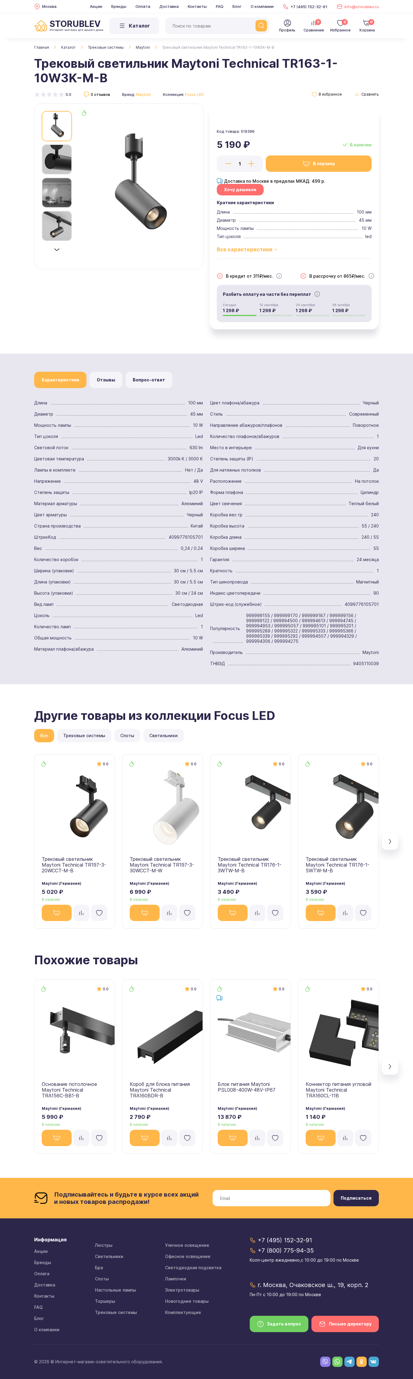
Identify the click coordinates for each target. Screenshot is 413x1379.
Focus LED (194, 94)
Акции (96, 6)
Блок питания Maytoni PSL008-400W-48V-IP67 (246, 1087)
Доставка (169, 6)
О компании (262, 6)
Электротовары (182, 1289)
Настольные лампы (115, 1289)
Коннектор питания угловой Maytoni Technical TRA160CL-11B (338, 1090)
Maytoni (143, 47)
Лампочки (175, 1278)
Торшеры (105, 1301)
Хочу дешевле (240, 189)
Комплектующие (183, 1312)
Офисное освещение (187, 1256)
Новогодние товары (187, 1301)
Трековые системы (106, 47)
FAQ (219, 6)
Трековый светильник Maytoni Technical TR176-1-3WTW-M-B (249, 865)
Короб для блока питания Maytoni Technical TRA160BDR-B (160, 1090)
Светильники (109, 1256)
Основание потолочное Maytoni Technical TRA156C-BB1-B (69, 1090)
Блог (237, 6)
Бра (99, 1267)
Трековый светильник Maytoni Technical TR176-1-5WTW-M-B (337, 865)
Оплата (142, 6)
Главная (41, 47)
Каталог (68, 47)
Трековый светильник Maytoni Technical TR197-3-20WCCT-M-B (74, 865)
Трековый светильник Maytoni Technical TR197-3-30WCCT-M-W (162, 865)
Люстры (103, 1245)
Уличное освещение (187, 1245)
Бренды (118, 6)
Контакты (197, 6)
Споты (102, 1278)
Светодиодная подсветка (193, 1267)
